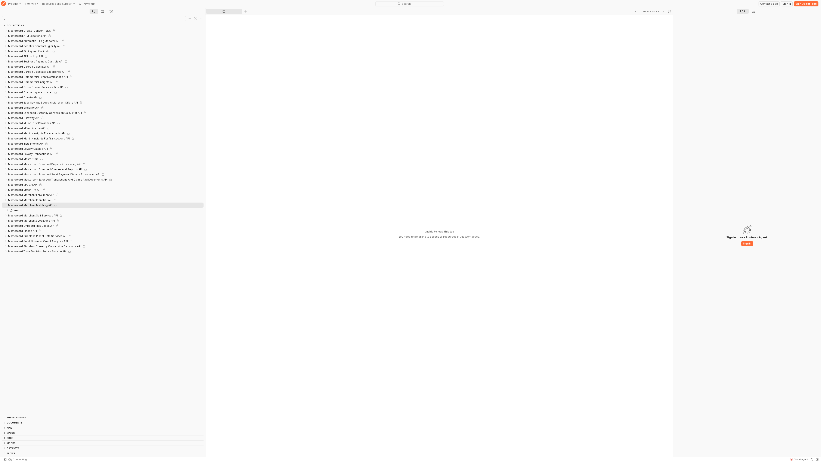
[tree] (103, 221)
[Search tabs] (635, 11)
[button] (669, 11)
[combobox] (653, 11)
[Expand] (6, 30)
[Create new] (189, 18)
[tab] (94, 11)
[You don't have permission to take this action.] (245, 11)
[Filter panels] (4, 18)
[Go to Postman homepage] (3, 4)
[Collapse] (6, 205)
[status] (18, 459)
